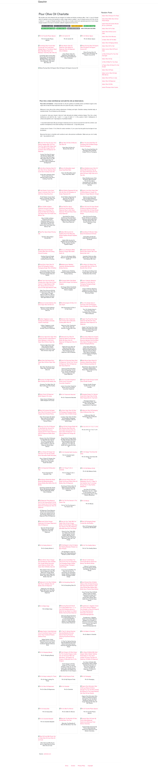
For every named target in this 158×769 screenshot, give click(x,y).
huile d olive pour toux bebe (88, 28)
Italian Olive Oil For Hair (108, 46)
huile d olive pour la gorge (48, 28)
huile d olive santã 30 (77, 26)
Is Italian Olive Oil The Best (109, 39)
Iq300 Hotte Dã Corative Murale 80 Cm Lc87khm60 (110, 24)
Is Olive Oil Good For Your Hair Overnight (110, 54)
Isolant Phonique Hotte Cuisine (110, 87)
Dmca (66, 765)
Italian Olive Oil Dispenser (108, 81)
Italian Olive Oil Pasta (107, 70)
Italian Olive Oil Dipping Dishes (110, 43)
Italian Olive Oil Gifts (107, 84)
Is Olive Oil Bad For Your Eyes (110, 62)
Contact (73, 765)
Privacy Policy (81, 765)
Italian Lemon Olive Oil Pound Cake (110, 50)
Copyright (90, 765)
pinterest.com (47, 754)
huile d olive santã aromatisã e (62, 26)
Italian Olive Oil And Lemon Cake (109, 32)
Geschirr (42, 2)
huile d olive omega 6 (89, 26)
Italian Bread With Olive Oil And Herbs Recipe (110, 19)
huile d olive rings (61, 28)
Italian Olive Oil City (107, 59)
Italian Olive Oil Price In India (109, 78)
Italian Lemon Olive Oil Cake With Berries (109, 74)
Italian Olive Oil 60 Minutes (109, 36)
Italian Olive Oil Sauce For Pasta (110, 15)
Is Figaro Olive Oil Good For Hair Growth (110, 66)
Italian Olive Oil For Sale (108, 28)
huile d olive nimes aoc (73, 28)
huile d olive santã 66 (47, 26)
